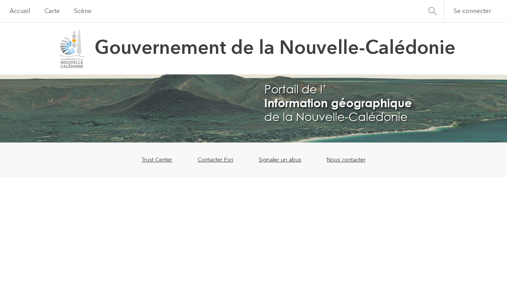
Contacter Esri (215, 160)
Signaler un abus (280, 160)
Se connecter (472, 11)
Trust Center (156, 160)
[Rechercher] (432, 11)
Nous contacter (346, 160)
